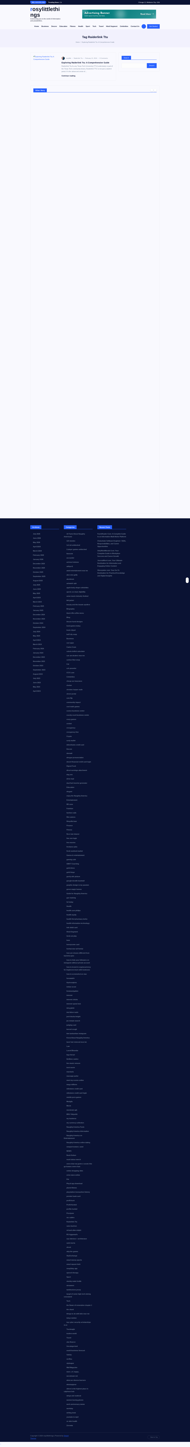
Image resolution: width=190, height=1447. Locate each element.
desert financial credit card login (78, 762)
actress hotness (72, 562)
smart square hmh (73, 1264)
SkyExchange (71, 1256)
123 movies (70, 541)
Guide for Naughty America (76, 893)
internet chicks (72, 999)
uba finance (71, 1342)
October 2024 (38, 623)
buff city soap (71, 634)
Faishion (69, 808)
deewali (69, 753)
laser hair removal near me (76, 1042)
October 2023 (38, 665)
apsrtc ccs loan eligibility (75, 592)
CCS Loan (70, 672)
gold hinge (70, 872)
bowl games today (73, 626)
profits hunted (71, 1209)
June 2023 (37, 682)
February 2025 (38, 606)
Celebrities (124, 26)
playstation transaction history (78, 1192)
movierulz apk (71, 1110)
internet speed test (73, 1004)
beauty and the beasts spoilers (78, 604)
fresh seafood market (74, 851)
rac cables (70, 1217)
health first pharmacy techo (76, 919)
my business (71, 1118)
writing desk (71, 1413)
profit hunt (70, 1200)
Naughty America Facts (75, 1127)
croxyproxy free (72, 732)
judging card (71, 1025)
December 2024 (39, 614)
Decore (54, 26)
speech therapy (72, 1273)
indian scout (71, 987)
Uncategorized (72, 1346)
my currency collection (75, 1123)
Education (63, 26)
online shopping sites (74, 1171)
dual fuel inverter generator (76, 783)
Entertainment (71, 800)
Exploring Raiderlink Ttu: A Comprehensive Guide (98, 42)
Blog (68, 617)
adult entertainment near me (77, 570)
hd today (69, 902)
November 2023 (39, 661)
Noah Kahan (71, 1155)
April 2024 (37, 640)
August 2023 (38, 674)
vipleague (70, 1363)
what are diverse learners (76, 1380)
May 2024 (36, 636)
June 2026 (37, 538)
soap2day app (71, 1268)
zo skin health (71, 1421)
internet (69, 995)
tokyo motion (71, 1318)
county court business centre (77, 715)
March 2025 (37, 602)
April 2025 (37, 597)
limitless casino (72, 1059)
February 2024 (38, 648)
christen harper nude (74, 689)
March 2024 (37, 644)
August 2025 (38, 580)
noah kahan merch (73, 1159)
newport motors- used (74, 1147)
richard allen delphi (73, 1230)
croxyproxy (70, 728)
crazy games (71, 719)
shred (68, 1247)
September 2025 (39, 576)
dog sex (69, 774)
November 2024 (39, 619)
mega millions (71, 1084)
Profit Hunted (71, 1205)
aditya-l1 (69, 566)
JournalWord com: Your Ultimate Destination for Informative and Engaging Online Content (109, 563)
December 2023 (39, 657)
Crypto (69, 736)
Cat (67, 664)
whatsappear (71, 1384)
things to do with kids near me (77, 1314)
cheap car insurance (74, 681)
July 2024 (36, 631)
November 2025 (39, 568)
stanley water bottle (73, 1281)
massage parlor (72, 1076)
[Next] (155, 90)
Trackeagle (70, 1329)
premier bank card (73, 1196)
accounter (70, 558)
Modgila (69, 1101)
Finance (69, 825)
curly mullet (70, 740)
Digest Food (71, 766)
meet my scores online (75, 1080)
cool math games (73, 706)
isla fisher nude (72, 1012)
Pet (67, 1179)
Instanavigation (72, 991)
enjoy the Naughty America (76, 796)
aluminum (70, 579)
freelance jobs (71, 847)
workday (69, 1408)
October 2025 (38, 572)
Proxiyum (70, 1213)
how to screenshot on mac (76, 974)
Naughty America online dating (78, 1142)
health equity (71, 915)
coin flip (69, 698)
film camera (70, 817)
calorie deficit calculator (75, 651)
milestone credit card (74, 1089)
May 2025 (36, 593)
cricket (69, 723)
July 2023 (36, 678)
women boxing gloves (74, 1400)
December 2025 (39, 563)
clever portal (71, 694)
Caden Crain (71, 647)
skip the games (72, 1251)
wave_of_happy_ (72, 1372)
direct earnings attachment (76, 770)
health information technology (78, 923)
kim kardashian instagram (76, 1033)
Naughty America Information (77, 1131)
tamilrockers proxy (73, 1290)
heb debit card (71, 927)
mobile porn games (73, 1097)
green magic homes (74, 889)
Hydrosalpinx (71, 982)
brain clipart (71, 630)
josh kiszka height (73, 1016)
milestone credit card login (76, 1093)
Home (36, 26)
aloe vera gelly (71, 575)
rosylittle (68, 58)
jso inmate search (73, 1021)
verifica (69, 1359)
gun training (71, 898)
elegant (69, 791)
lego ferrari (70, 1055)
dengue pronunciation (75, 757)
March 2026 (37, 551)
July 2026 (36, 534)
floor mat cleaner (72, 834)
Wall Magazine (71, 1367)
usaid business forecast (75, 1350)
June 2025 (37, 589)
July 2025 (36, 585)
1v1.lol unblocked (73, 545)
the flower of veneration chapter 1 (79, 1305)
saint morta (70, 1243)
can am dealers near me (75, 655)
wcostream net (72, 1376)
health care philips (73, 910)
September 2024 (39, 627)
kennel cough (71, 1029)
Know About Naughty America (78, 1038)
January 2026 (38, 559)
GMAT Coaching (72, 864)
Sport (88, 26)
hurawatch (70, 978)
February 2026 (38, 555)
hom (68, 940)
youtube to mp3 (72, 1417)
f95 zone (69, 804)
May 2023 (36, 687)
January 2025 (38, 610)
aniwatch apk (71, 583)
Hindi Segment (111, 26)
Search (126, 58)
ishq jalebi (70, 1008)
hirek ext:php (71, 936)
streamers (70, 1285)
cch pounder (71, 668)
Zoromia (69, 1425)
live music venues (73, 1063)
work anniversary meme (75, 1404)
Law (68, 1046)
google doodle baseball (75, 881)
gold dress (70, 868)
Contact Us (135, 26)
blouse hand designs (74, 621)
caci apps (70, 643)
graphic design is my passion (77, 885)
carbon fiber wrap (73, 660)
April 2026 (37, 546)
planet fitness (71, 1188)
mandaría (70, 1072)
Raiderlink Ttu (78, 58)
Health (80, 26)
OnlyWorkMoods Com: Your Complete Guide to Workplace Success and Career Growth (108, 553)
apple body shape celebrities (77, 587)
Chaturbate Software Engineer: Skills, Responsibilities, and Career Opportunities (111, 543)
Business (45, 26)
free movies (70, 842)
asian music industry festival (77, 596)
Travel (101, 26)
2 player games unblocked (76, 549)
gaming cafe (71, 859)
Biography (70, 609)
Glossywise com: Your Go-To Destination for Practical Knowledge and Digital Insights (111, 573)
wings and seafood (73, 1396)
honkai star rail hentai (74, 949)
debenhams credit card (75, 745)
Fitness (73, 26)
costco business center (75, 711)
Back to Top (154, 1437)
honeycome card (72, 944)
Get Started (153, 26)
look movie (70, 1067)
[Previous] (151, 90)
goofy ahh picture (73, 876)
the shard (70, 1309)
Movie (68, 1106)
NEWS (68, 1151)
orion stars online (73, 1175)
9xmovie (69, 553)
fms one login (71, 838)
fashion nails (71, 813)
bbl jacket (70, 600)
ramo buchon (71, 1226)
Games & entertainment (75, 855)
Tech (94, 26)
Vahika (69, 1355)
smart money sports (74, 1260)
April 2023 (37, 691)
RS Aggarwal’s (72, 1234)
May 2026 (36, 542)
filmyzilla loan (71, 821)
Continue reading (68, 76)
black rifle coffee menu (75, 613)
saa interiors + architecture (76, 1239)
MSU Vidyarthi (71, 1114)
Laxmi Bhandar (72, 1050)
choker (69, 685)
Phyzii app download (74, 1183)
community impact (73, 702)
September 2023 (39, 670)
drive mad (70, 779)
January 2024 (38, 653)
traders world (71, 1333)
